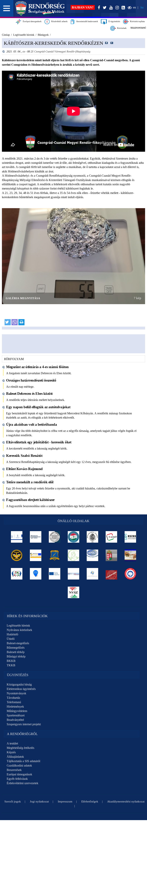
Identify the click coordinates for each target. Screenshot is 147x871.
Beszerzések (14, 770)
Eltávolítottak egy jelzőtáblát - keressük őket (38, 442)
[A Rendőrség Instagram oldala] (116, 7)
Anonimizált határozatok (86, 21)
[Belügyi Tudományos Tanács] (36, 537)
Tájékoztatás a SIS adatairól (23, 761)
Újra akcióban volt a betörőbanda (31, 424)
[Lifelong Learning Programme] (54, 574)
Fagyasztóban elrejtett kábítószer (30, 500)
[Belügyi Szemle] (54, 537)
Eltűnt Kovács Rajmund (24, 469)
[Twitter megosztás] (8, 322)
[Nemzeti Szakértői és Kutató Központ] (130, 537)
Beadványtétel (15, 719)
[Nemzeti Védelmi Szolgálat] (73, 592)
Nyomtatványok (16, 693)
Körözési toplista (137, 21)
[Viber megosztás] (14, 322)
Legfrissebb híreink (18, 625)
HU (142, 7)
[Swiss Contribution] (73, 574)
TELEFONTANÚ (138, 28)
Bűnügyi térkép (16, 656)
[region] (73, 184)
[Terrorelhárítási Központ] (17, 555)
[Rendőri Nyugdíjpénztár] (130, 555)
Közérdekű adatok (59, 21)
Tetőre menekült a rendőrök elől (29, 482)
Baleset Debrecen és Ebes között (29, 394)
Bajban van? (83, 7)
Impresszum (65, 801)
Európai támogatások (31, 21)
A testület (12, 743)
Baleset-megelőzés (18, 643)
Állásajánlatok (15, 756)
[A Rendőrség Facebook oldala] (98, 7)
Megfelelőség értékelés (20, 747)
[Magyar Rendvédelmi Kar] (111, 555)
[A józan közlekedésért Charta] (111, 574)
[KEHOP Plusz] (17, 537)
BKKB (11, 660)
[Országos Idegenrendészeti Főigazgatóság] (73, 537)
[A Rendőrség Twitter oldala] (104, 7)
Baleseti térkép (15, 652)
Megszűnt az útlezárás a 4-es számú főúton (37, 367)
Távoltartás (13, 697)
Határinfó (12, 634)
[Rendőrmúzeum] (92, 537)
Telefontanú (14, 702)
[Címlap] (40, 8)
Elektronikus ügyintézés (21, 689)
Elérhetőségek (89, 801)
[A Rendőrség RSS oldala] (122, 7)
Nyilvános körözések (19, 630)
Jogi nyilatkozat (39, 801)
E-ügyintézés (113, 21)
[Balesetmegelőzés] (130, 574)
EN (134, 7)
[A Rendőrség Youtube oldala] (110, 7)
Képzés (11, 752)
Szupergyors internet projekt (24, 724)
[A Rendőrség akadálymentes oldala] (129, 7)
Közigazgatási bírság (19, 684)
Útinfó (11, 638)
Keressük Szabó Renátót (24, 456)
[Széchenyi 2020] (36, 574)
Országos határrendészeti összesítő (31, 380)
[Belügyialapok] (36, 555)
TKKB (11, 665)
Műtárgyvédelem (17, 711)
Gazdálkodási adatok (19, 765)
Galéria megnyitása (23, 298)
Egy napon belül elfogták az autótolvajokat (38, 407)
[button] (6, 8)
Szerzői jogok (12, 801)
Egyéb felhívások (17, 778)
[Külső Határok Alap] (92, 574)
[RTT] (54, 555)
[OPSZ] (17, 574)
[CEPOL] (92, 555)
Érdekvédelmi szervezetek (22, 783)
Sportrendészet (15, 715)
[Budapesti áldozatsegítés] (73, 555)
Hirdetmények (15, 706)
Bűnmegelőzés (15, 647)
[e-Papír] (111, 537)
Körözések (121, 28)
